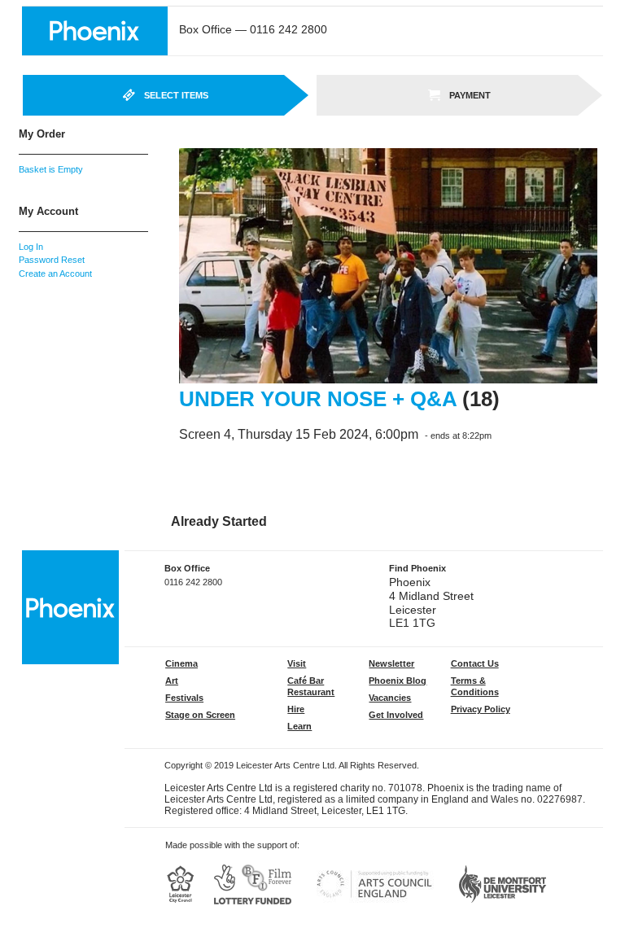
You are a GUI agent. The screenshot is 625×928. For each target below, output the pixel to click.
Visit (296, 663)
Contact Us (475, 663)
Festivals (184, 698)
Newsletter (391, 663)
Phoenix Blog (397, 680)
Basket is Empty (51, 169)
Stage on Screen (200, 715)
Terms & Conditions (475, 686)
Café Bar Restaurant (310, 686)
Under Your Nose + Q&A (318, 399)
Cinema (181, 663)
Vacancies (390, 698)
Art (171, 680)
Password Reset (52, 260)
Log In (31, 247)
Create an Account (55, 273)
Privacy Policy (480, 709)
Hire (295, 709)
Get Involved (396, 715)
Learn (299, 726)
